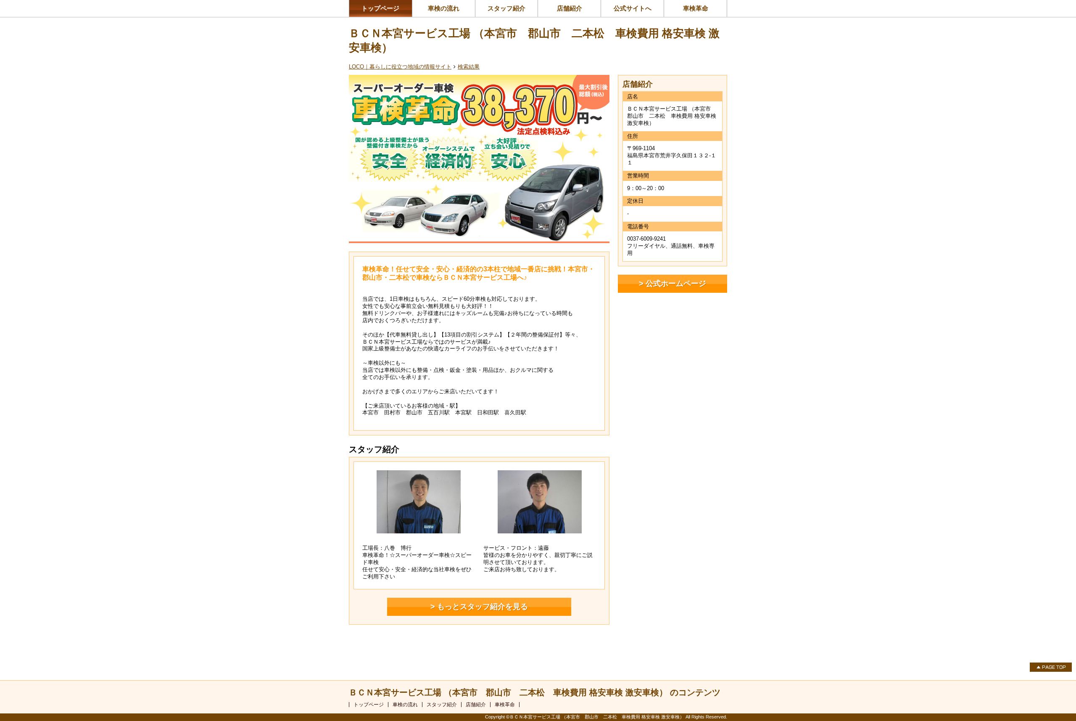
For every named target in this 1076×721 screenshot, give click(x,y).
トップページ (380, 8)
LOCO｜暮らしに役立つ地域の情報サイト (400, 67)
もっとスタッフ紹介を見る (482, 606)
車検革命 (695, 8)
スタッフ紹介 (506, 8)
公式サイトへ (632, 8)
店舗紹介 (569, 8)
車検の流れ (443, 8)
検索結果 (469, 67)
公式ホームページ (676, 283)
